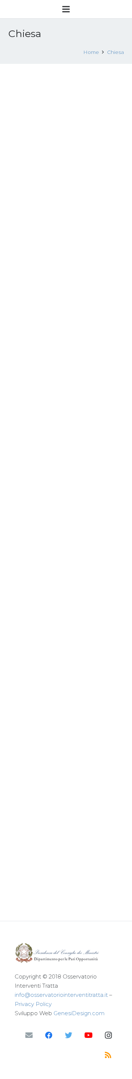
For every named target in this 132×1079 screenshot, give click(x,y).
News (59, 189)
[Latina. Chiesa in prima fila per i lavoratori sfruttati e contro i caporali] (66, 108)
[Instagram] (108, 1035)
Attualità (64, 314)
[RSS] (108, 1055)
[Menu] (66, 9)
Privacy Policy (33, 1003)
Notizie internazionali (85, 698)
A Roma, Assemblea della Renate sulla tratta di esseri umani (60, 415)
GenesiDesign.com (79, 1013)
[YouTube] (88, 1035)
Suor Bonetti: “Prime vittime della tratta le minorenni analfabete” (62, 291)
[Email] (29, 1035)
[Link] (66, 953)
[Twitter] (68, 1035)
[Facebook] (49, 1035)
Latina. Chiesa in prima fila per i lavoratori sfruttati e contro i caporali (58, 166)
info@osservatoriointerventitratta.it (61, 994)
